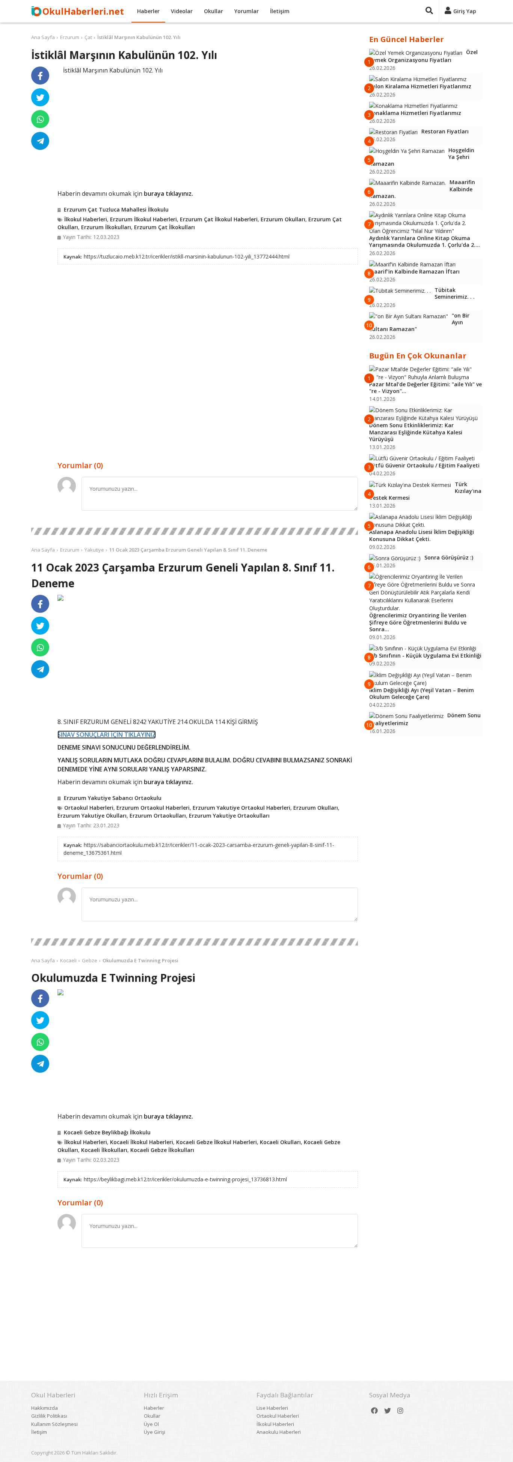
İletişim (280, 11)
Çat (88, 37)
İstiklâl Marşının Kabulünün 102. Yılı (139, 37)
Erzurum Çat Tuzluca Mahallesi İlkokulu (116, 209)
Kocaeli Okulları (280, 1142)
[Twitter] (387, 1411)
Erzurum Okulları (283, 219)
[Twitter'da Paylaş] (40, 97)
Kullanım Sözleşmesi (54, 1424)
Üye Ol (151, 1424)
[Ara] (429, 11)
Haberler (148, 11)
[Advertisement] (207, 130)
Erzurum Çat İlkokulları (164, 227)
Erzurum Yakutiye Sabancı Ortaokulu (112, 797)
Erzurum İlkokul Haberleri (143, 219)
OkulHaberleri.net (83, 11)
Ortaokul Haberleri (88, 807)
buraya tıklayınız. (168, 193)
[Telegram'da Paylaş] (40, 141)
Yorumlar (246, 11)
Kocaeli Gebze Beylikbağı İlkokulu (107, 1132)
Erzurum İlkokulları (106, 227)
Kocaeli (68, 960)
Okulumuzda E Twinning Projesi (140, 960)
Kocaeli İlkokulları (104, 1150)
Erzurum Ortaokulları (158, 815)
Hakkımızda (44, 1408)
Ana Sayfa (43, 37)
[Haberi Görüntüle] (60, 598)
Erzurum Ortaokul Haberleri (153, 807)
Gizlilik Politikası (49, 1415)
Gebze (89, 960)
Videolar (182, 11)
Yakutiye (94, 549)
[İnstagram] (400, 1411)
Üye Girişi (154, 1432)
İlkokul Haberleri (85, 219)
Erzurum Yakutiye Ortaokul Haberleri (241, 807)
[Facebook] (374, 1411)
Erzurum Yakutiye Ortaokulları (229, 815)
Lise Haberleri (272, 1408)
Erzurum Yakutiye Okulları (92, 815)
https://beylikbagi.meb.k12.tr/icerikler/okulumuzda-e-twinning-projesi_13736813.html (185, 1179)
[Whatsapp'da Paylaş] (40, 119)
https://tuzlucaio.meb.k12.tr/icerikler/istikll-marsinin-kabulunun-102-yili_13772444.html (187, 256)
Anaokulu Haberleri (278, 1432)
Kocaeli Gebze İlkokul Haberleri (216, 1142)
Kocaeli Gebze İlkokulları (162, 1150)
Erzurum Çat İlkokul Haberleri (219, 219)
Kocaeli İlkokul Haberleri (141, 1142)
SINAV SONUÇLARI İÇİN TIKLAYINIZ (106, 734)
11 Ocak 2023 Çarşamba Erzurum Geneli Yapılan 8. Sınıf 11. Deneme (188, 549)
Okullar (213, 11)
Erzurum (69, 37)
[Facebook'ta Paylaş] (40, 76)
